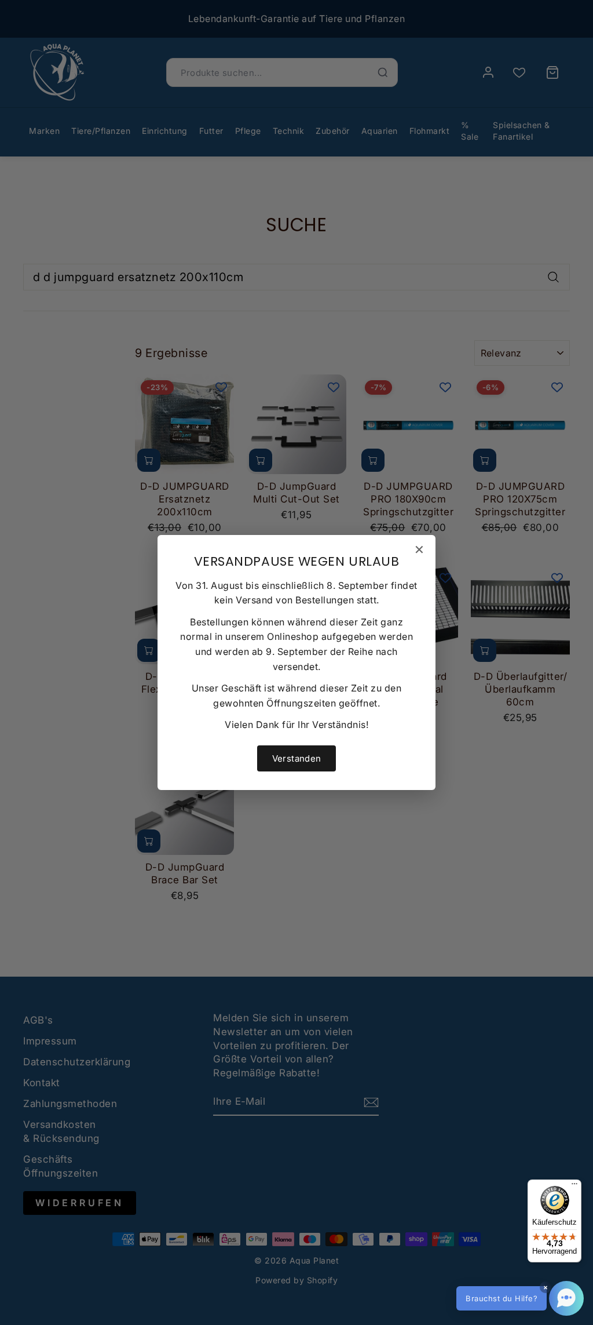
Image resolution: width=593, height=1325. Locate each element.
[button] (520, 1298)
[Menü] (574, 1186)
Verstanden (296, 758)
